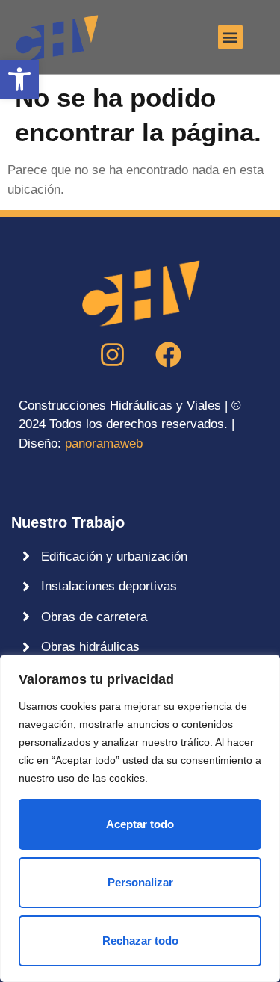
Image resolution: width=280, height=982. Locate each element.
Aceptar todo (140, 824)
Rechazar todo (140, 940)
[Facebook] (168, 355)
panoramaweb (104, 443)
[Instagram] (112, 355)
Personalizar (140, 882)
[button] (19, 79)
